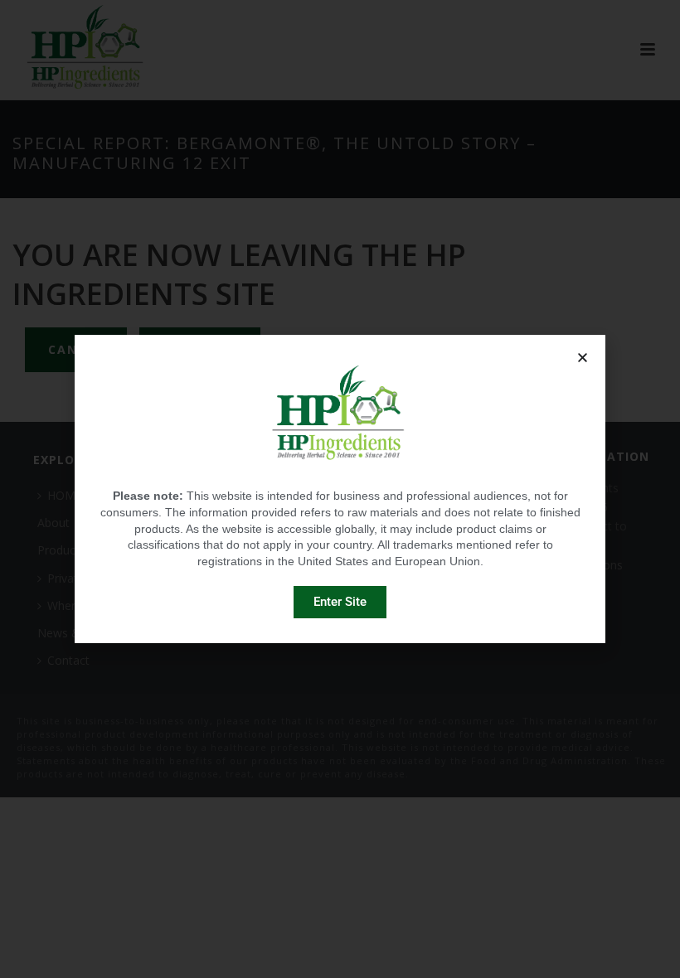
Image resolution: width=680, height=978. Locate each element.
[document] (340, 489)
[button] (582, 357)
